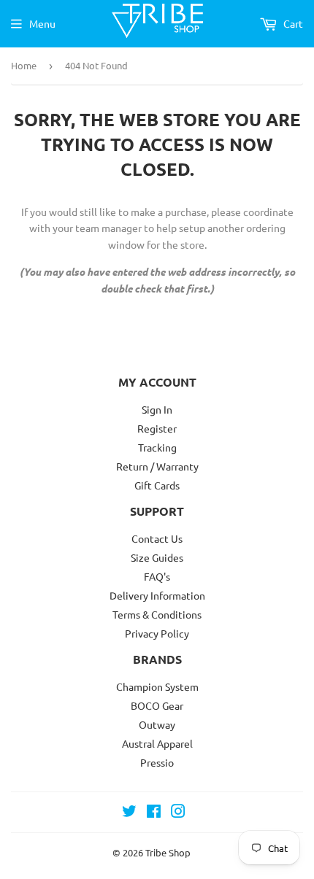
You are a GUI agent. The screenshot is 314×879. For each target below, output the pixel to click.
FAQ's (157, 576)
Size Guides (157, 557)
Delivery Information (157, 595)
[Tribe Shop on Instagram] (178, 812)
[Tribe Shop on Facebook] (153, 812)
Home (24, 65)
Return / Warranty (157, 466)
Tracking (157, 447)
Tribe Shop (168, 852)
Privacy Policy (157, 633)
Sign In (157, 409)
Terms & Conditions (157, 614)
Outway (157, 724)
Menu (42, 23)
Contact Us (157, 538)
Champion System (157, 686)
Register (157, 428)
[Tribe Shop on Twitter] (129, 812)
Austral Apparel (157, 743)
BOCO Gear (157, 705)
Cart (292, 23)
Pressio (157, 762)
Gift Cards (157, 485)
